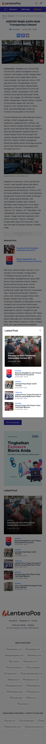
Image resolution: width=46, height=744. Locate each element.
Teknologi (18, 392)
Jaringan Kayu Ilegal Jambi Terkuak (26, 384)
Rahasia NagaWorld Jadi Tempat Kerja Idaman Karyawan (28, 374)
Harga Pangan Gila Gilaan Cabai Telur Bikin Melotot (27, 406)
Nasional (11, 353)
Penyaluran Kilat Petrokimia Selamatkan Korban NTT (22, 356)
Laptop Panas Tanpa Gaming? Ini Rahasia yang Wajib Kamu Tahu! (28, 395)
